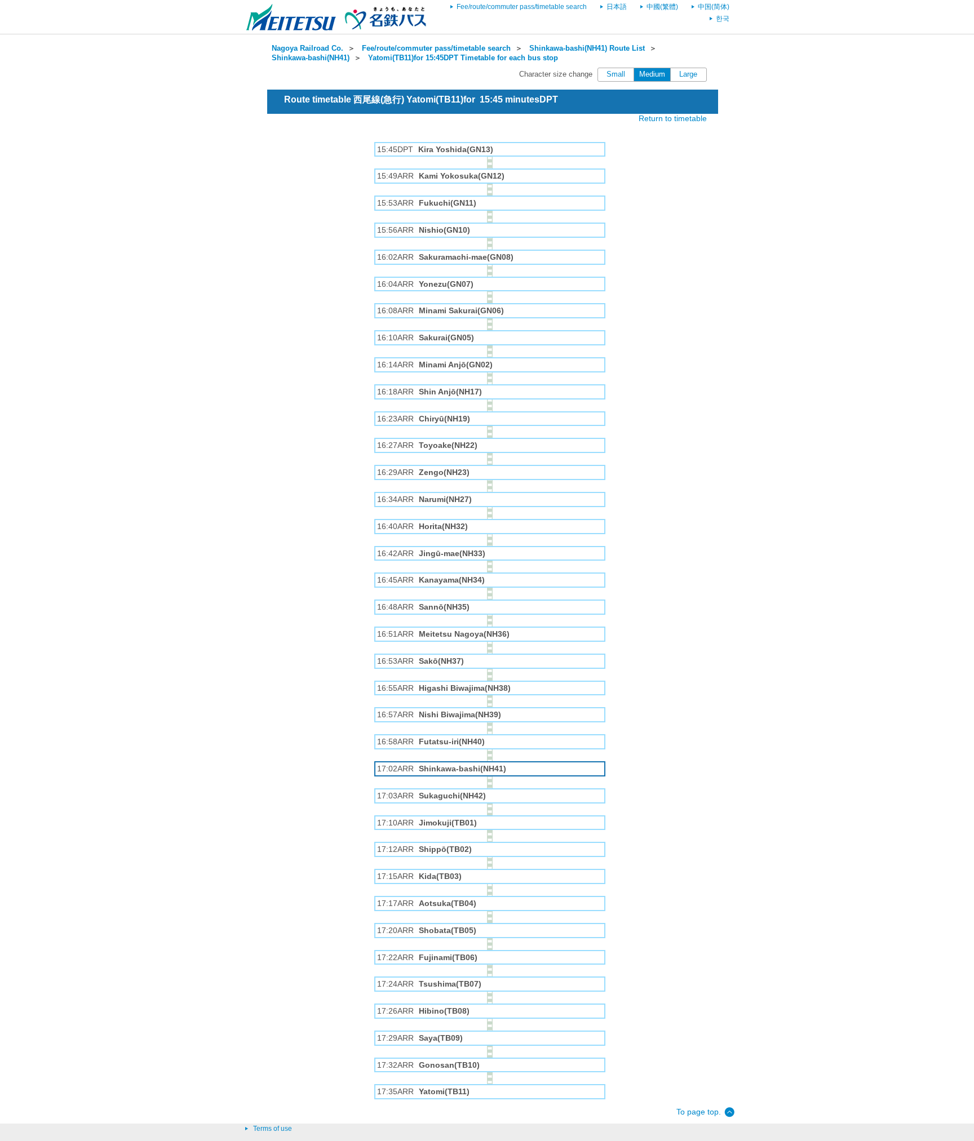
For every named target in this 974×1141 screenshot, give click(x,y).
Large (688, 74)
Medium (652, 74)
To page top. (698, 1111)
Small (615, 74)
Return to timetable (673, 118)
